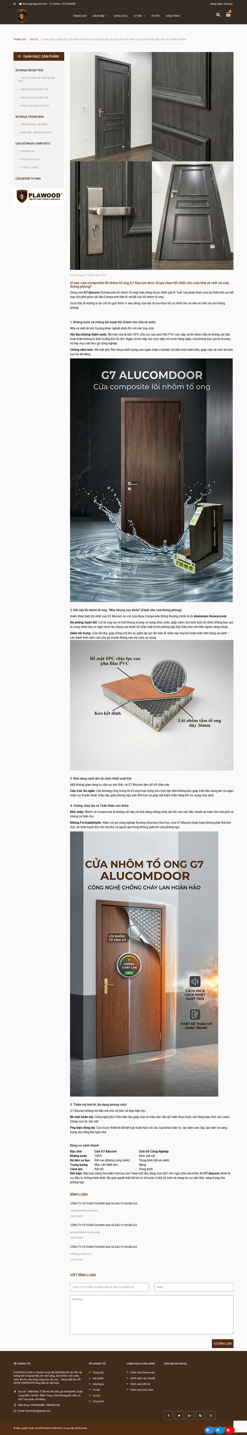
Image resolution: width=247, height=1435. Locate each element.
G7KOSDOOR (27, 151)
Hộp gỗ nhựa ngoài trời (34, 97)
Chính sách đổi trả (140, 1384)
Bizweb (83, 1428)
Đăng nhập (216, 4)
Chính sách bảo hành (141, 1389)
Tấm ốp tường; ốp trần (33, 124)
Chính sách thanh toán (142, 1372)
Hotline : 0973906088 (64, 4)
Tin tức (155, 15)
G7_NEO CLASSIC (29, 167)
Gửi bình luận (223, 1343)
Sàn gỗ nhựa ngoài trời (34, 89)
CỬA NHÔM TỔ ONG (28, 178)
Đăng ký (228, 4)
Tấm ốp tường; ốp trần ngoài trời (36, 80)
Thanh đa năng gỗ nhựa (34, 105)
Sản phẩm (98, 15)
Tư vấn (137, 15)
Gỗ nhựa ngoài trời (29, 70)
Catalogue (121, 15)
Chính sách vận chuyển (142, 1378)
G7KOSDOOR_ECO (30, 159)
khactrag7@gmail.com (35, 4)
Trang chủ (79, 15)
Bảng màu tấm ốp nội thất (36, 132)
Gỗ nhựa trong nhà (29, 116)
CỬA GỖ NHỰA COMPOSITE (32, 143)
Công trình (173, 15)
